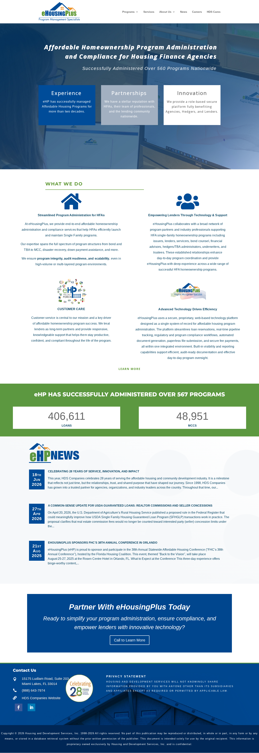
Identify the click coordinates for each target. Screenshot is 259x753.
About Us (165, 11)
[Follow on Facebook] (18, 707)
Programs (128, 11)
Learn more (129, 369)
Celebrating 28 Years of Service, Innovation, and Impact (93, 471)
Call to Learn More (129, 640)
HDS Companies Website (41, 698)
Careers (197, 11)
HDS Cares (214, 11)
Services (148, 11)
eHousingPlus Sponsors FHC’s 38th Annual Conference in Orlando (102, 542)
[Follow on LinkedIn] (31, 707)
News (183, 11)
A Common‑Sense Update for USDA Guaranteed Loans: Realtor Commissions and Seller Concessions (130, 505)
